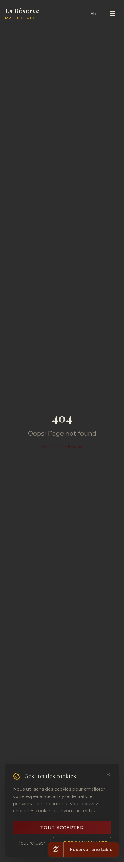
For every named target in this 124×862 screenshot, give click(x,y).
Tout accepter (62, 828)
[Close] (108, 774)
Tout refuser (31, 843)
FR (93, 13)
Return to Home (62, 447)
